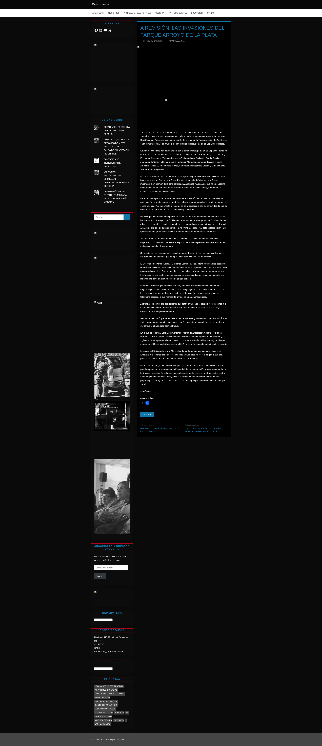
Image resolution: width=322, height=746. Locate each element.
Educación (197, 13)
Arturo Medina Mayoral (106, 690)
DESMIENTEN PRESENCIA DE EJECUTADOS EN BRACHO (117, 130)
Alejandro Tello (115, 686)
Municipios (113, 13)
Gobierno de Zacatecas (106, 705)
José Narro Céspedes (105, 709)
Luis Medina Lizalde (104, 713)
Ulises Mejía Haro (103, 716)
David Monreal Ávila (104, 694)
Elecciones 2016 (102, 697)
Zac (96, 724)
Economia (120, 694)
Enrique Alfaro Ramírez (106, 701)
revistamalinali (177, 41)
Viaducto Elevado (103, 720)
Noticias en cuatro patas (137, 13)
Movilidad (119, 713)
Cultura (159, 13)
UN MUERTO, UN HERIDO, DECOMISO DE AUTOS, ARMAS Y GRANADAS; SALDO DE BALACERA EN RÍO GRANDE (116, 147)
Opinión (211, 13)
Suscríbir (100, 576)
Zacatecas (98, 13)
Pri (127, 713)
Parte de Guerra (178, 13)
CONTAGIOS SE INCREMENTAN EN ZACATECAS (113, 162)
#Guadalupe (100, 686)
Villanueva (119, 720)
